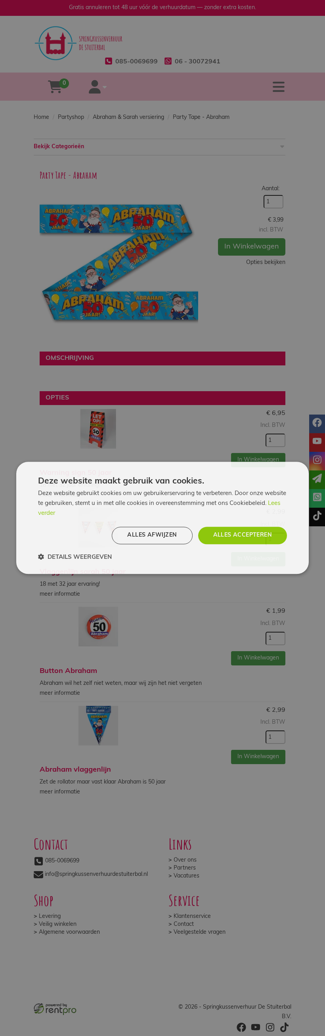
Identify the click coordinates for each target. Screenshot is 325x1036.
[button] (75, 557)
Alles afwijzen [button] (152, 535)
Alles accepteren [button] (242, 535)
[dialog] (162, 518)
